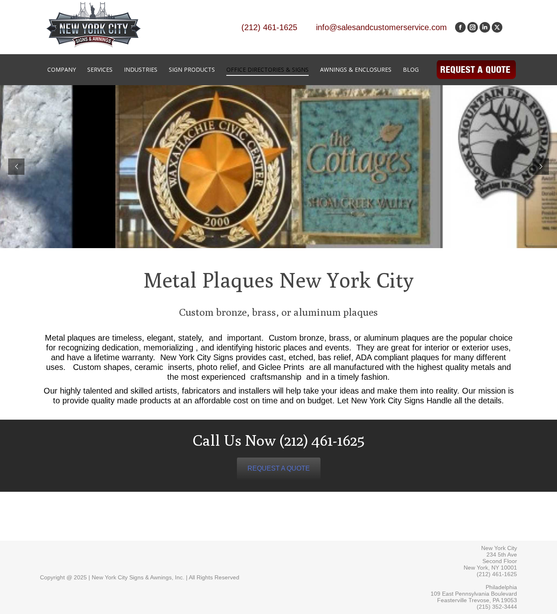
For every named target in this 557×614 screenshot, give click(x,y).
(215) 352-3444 (497, 606)
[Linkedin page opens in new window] (485, 27)
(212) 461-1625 (269, 27)
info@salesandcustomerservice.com (381, 27)
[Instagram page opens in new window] (472, 27)
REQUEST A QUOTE (279, 468)
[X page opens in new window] (497, 27)
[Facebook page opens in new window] (460, 27)
